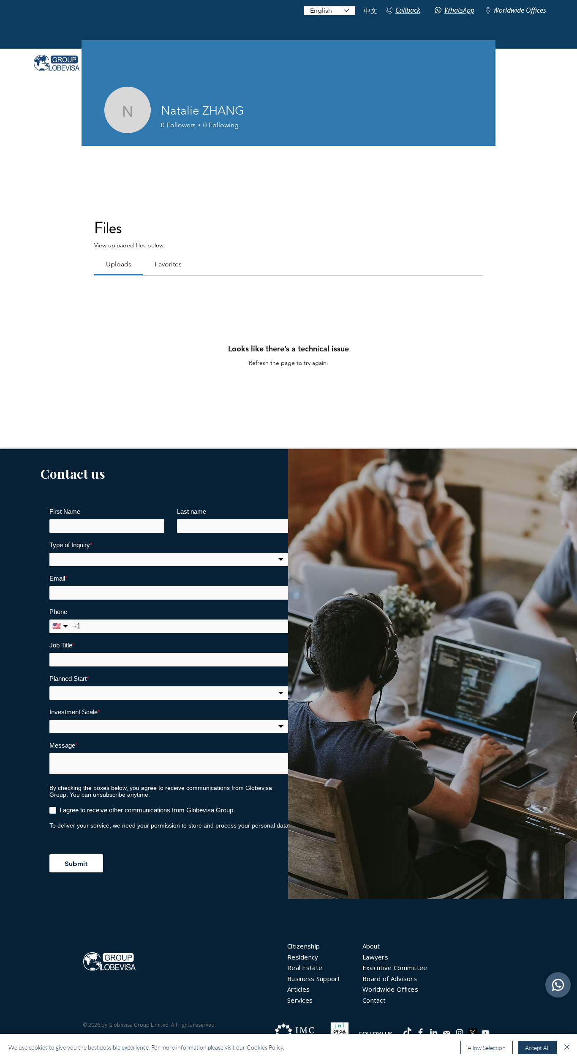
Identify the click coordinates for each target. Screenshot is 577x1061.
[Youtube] (485, 1032)
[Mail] (446, 1033)
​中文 (370, 11)
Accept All (537, 1047)
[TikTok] (407, 1032)
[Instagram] (459, 1032)
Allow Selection (487, 1047)
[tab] (118, 264)
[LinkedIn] (433, 1032)
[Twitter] (472, 1032)
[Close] (567, 1047)
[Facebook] (420, 1032)
